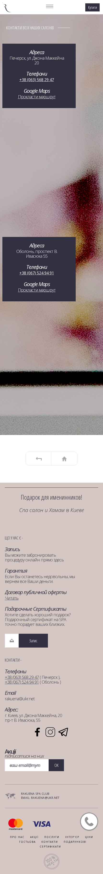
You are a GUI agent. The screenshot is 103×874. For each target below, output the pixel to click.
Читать (11, 598)
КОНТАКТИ (49, 841)
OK (56, 765)
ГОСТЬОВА (27, 841)
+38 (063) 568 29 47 (36, 79)
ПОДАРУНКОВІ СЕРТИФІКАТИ (63, 844)
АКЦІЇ (34, 837)
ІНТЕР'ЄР (72, 837)
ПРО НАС (17, 837)
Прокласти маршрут (37, 96)
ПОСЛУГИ (51, 837)
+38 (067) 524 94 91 (36, 273)
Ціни (89, 837)
